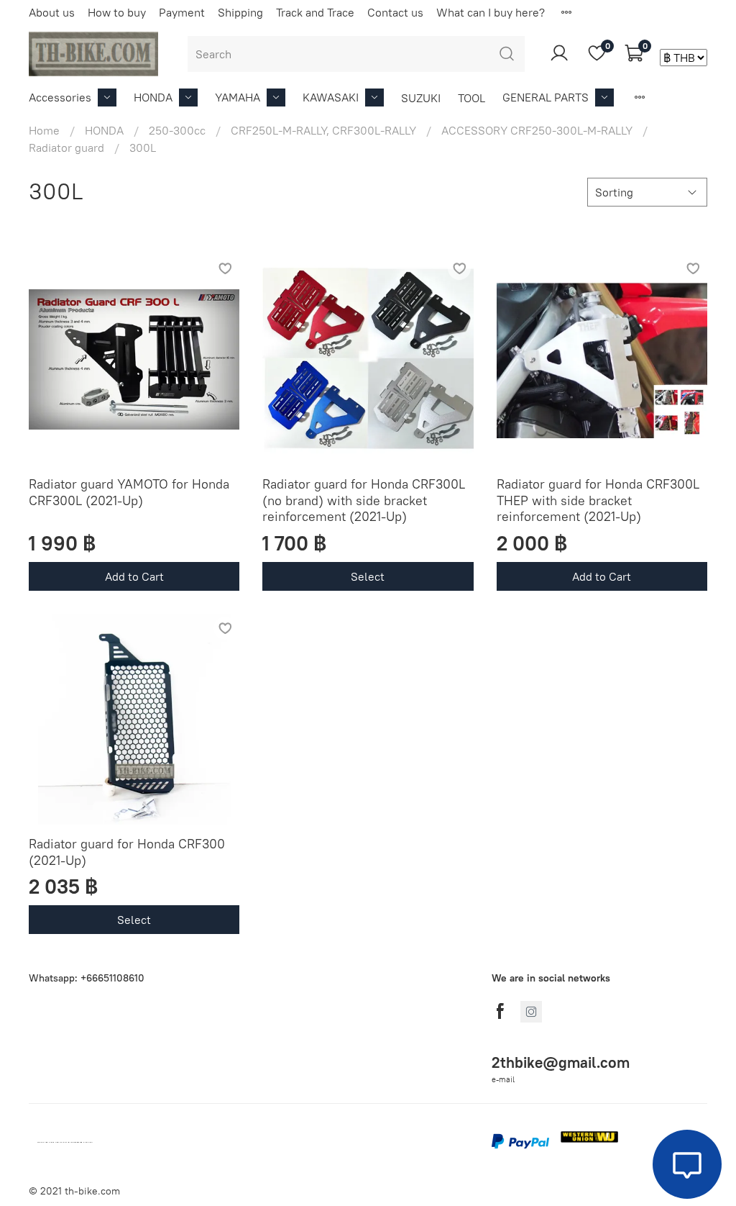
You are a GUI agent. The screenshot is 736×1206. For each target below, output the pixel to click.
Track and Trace (315, 12)
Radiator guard (66, 147)
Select (368, 576)
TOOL (471, 98)
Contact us (395, 12)
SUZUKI (421, 98)
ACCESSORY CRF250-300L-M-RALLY (536, 130)
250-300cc (177, 130)
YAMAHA (237, 97)
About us (52, 12)
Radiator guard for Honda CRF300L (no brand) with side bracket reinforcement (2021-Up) (363, 500)
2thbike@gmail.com (561, 1062)
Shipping (240, 12)
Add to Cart (134, 576)
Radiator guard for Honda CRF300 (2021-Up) (127, 852)
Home (44, 130)
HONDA (153, 97)
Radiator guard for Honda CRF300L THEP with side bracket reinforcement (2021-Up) (598, 500)
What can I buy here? (490, 12)
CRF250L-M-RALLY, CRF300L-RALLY (323, 130)
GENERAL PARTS (545, 97)
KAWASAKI (331, 97)
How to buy (117, 12)
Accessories (60, 97)
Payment (182, 12)
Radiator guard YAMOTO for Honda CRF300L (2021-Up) (129, 492)
